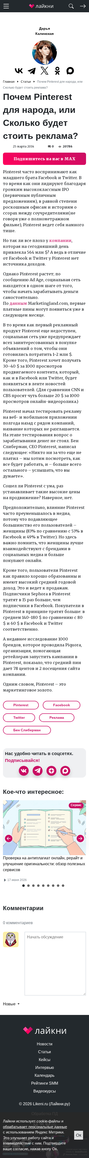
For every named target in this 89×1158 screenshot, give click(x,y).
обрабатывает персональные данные (35, 1127)
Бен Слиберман (27, 730)
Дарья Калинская (44, 31)
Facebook (61, 705)
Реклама (56, 717)
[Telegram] (32, 71)
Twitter (19, 717)
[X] (44, 71)
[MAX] (70, 71)
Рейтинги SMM (44, 1083)
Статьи (44, 1052)
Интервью (44, 1067)
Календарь (44, 1075)
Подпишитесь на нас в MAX (44, 158)
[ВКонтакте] (19, 71)
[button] (23, 885)
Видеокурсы (44, 1091)
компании (60, 240)
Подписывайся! (22, 760)
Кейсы (44, 1060)
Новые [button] (10, 1004)
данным (18, 303)
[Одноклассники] (57, 71)
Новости (44, 1044)
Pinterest (20, 705)
